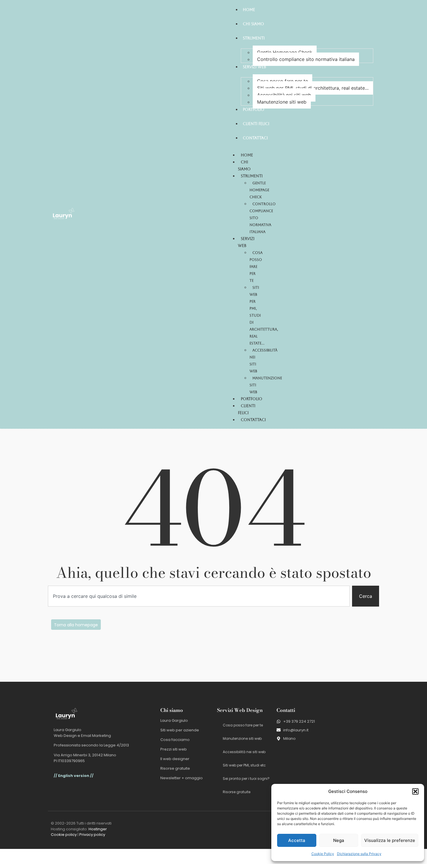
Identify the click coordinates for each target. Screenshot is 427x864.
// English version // (74, 775)
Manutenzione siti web (281, 102)
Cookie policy (64, 834)
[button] (415, 791)
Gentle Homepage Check (284, 52)
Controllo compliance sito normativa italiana (306, 59)
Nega (338, 840)
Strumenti (252, 176)
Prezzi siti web (173, 749)
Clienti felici (246, 409)
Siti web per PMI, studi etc (244, 765)
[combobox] (199, 596)
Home (247, 155)
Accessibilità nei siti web (284, 95)
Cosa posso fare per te (282, 81)
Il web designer (174, 759)
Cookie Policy (322, 854)
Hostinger (98, 829)
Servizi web (246, 242)
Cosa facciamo (175, 739)
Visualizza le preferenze (389, 840)
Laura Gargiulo (174, 720)
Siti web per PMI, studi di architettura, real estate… (313, 88)
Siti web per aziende (179, 730)
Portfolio (251, 399)
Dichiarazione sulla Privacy (359, 854)
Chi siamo (244, 165)
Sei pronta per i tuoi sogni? (246, 778)
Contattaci (253, 420)
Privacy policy (92, 834)
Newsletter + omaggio (181, 778)
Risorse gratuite (175, 768)
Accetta (296, 840)
